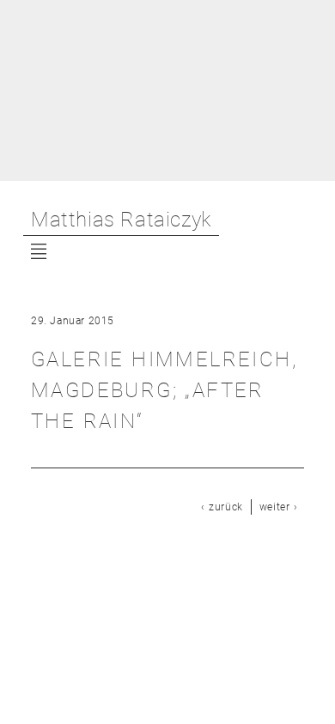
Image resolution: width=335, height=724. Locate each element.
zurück (226, 507)
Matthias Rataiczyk (121, 220)
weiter (274, 507)
